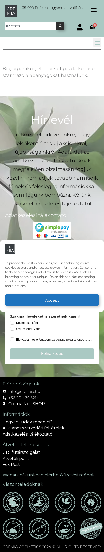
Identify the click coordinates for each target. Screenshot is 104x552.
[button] (94, 10)
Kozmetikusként (27, 323)
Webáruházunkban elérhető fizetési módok (48, 474)
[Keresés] (60, 26)
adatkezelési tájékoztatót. (74, 339)
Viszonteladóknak (23, 484)
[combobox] (30, 26)
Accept (52, 300)
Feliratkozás (52, 353)
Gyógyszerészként (28, 329)
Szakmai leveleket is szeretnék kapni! (45, 316)
